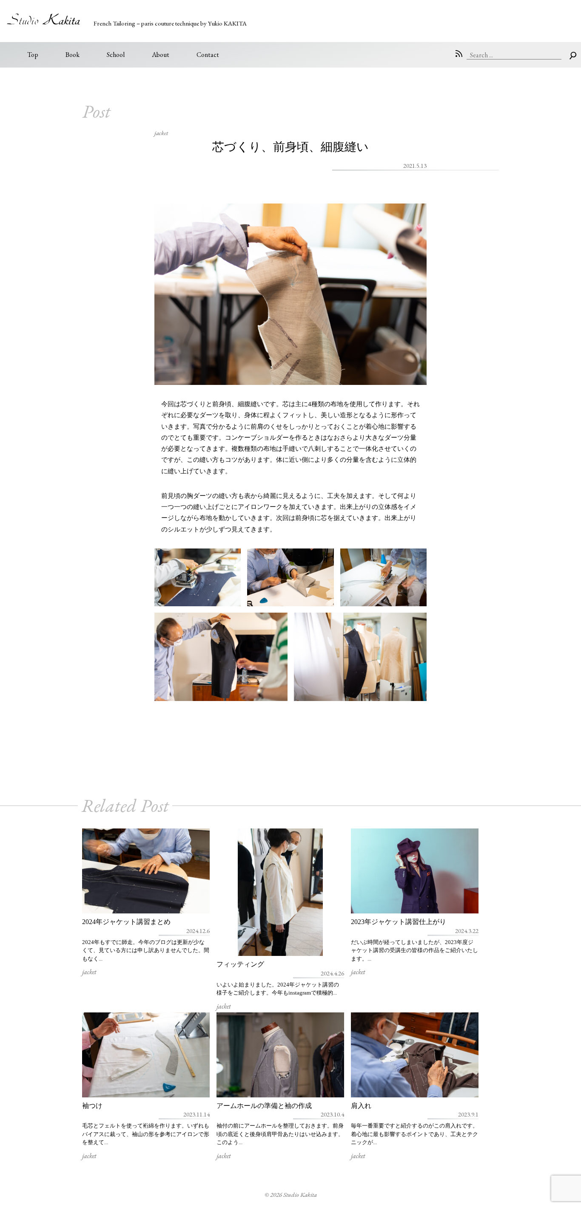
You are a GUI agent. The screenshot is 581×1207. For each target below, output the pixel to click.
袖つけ (92, 1105)
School (116, 54)
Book (73, 54)
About (160, 54)
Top (32, 54)
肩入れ (361, 1105)
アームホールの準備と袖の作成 (264, 1105)
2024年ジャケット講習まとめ (126, 921)
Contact (208, 54)
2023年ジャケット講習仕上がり (398, 921)
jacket (161, 133)
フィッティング (240, 964)
